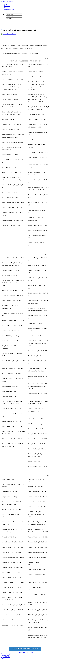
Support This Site (9, 9)
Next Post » (30, 652)
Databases (7, 6)
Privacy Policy (5, 655)
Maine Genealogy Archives (16, 23)
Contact (3, 658)
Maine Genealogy (8, 1)
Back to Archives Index (9, 34)
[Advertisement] (32, 39)
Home (6, 4)
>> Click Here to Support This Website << (25, 648)
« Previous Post (21, 652)
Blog (5, 7)
